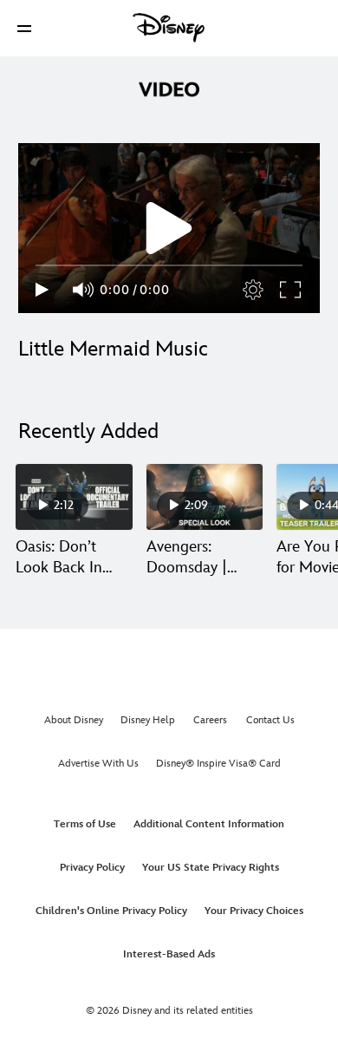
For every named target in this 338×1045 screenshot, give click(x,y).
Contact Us (270, 720)
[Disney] (169, 27)
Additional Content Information (208, 824)
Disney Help (147, 720)
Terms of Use (85, 824)
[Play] (42, 289)
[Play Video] (169, 228)
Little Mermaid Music (113, 349)
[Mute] (84, 289)
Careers (210, 720)
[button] (24, 28)
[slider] (169, 265)
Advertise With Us (98, 763)
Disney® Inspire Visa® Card (218, 763)
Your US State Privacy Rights (210, 867)
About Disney (73, 720)
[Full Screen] (291, 289)
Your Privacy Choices (254, 911)
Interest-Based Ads (169, 954)
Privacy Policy (92, 867)
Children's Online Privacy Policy (111, 911)
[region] (169, 228)
